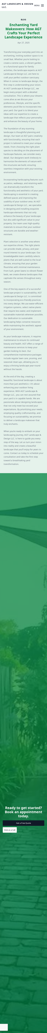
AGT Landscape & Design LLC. (17, 5)
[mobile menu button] (42, 5)
